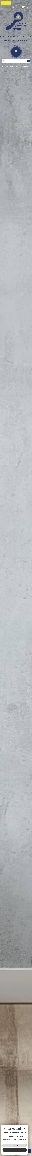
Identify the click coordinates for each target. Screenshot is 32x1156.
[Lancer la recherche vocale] (16, 51)
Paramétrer (14, 1145)
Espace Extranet (16, 7)
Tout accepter (14, 1150)
